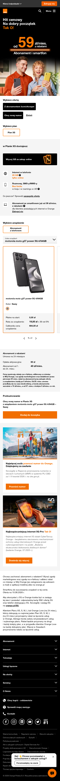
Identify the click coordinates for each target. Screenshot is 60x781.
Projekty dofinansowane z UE (14, 748)
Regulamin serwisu (28, 734)
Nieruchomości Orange (38, 748)
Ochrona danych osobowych (14, 737)
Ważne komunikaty (10, 734)
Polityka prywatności (11, 741)
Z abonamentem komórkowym (19, 106)
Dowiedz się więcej (19, 560)
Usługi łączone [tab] (10, 666)
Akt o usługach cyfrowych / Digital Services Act (21, 744)
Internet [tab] (6, 649)
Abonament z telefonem (16, 229)
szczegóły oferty (32, 196)
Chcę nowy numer (13, 115)
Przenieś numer (17, 486)
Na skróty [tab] (7, 674)
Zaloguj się (17, 211)
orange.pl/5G (12, 605)
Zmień (29, 115)
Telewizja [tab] (7, 658)
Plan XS (11, 132)
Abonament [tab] (8, 641)
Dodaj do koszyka (30, 414)
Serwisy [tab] (6, 682)
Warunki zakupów (46, 734)
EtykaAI (32, 737)
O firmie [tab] (7, 691)
